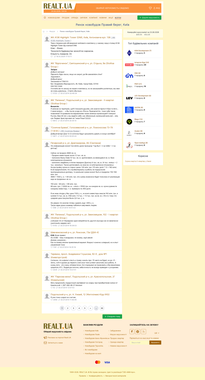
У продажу (140, 53)
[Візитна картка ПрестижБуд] (130, 144)
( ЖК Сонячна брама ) (70, 131)
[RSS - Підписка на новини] (143, 331)
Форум (118, 18)
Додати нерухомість (150, 18)
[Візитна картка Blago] (130, 120)
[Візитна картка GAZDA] (130, 108)
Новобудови (54, 18)
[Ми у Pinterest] (137, 331)
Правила (82, 376)
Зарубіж (83, 18)
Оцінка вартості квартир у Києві (138, 161)
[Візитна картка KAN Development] (130, 51)
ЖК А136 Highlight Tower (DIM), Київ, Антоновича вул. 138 (81, 37)
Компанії (93, 18)
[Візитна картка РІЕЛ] (130, 85)
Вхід (158, 8)
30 (102, 308)
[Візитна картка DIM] (130, 74)
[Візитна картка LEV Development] (130, 97)
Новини (103, 18)
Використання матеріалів (115, 376)
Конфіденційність (96, 376)
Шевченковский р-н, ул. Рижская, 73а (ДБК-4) (75, 232)
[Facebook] (132, 331)
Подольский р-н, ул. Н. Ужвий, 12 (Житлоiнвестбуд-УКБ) (80, 294)
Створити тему (113, 316)
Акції (111, 18)
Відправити (155, 342)
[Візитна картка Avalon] (130, 132)
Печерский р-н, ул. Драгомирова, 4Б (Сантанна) (76, 143)
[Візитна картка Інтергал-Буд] (130, 63)
